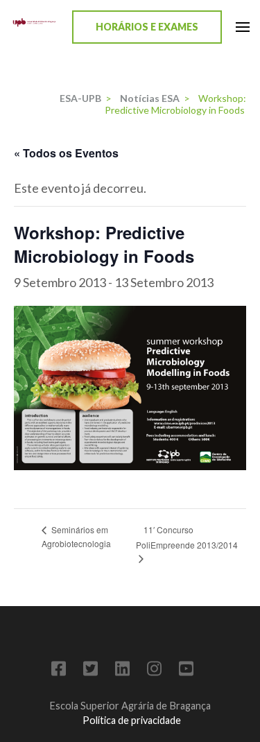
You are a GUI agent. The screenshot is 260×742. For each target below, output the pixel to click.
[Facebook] (58, 671)
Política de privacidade (132, 720)
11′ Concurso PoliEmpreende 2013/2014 (187, 537)
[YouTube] (186, 671)
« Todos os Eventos (66, 153)
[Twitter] (90, 671)
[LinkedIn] (122, 671)
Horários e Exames (147, 27)
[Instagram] (154, 671)
